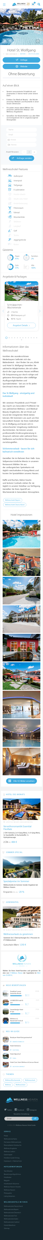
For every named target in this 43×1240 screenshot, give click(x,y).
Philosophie (8, 1193)
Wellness (8, 1085)
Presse (6, 1136)
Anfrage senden (24, 158)
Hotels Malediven (9, 1225)
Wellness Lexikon (9, 1152)
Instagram (33, 1110)
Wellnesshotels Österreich (12, 1213)
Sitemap (7, 1228)
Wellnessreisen (20, 1085)
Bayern (23, 54)
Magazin (7, 1180)
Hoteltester (7, 1177)
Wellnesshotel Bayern (12, 500)
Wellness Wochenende (12, 1080)
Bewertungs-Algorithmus (12, 1174)
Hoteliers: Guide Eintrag (11, 1158)
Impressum (7, 1161)
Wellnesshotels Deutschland (13, 1206)
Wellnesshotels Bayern (11, 1209)
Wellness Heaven (9, 1190)
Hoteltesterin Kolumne (11, 1184)
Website (23, 66)
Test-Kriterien (8, 1171)
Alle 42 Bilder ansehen (23, 781)
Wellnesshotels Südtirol (11, 1222)
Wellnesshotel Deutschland (14, 505)
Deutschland (33, 54)
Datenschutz (17, 1161)
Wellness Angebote (10, 1148)
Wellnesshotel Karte (10, 1139)
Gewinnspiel (8, 1155)
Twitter (9, 1110)
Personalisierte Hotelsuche (12, 1145)
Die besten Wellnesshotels (12, 1142)
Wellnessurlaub (30, 1080)
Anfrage (23, 60)
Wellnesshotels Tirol (10, 1216)
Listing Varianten (9, 1196)
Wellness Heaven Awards (12, 1187)
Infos (9, 41)
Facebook (20, 1110)
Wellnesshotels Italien (11, 1219)
